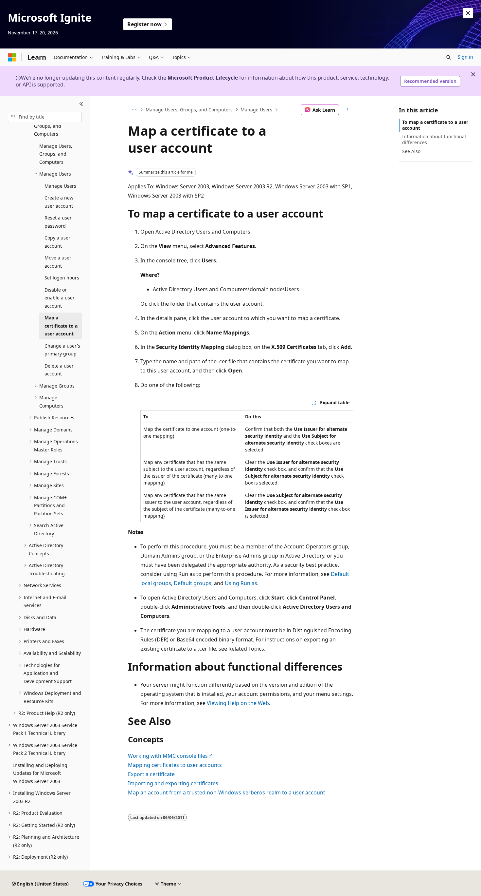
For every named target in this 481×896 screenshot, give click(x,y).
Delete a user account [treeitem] (59, 370)
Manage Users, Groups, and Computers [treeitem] (55, 154)
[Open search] (448, 57)
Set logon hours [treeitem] (62, 278)
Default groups (192, 583)
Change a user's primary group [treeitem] (62, 350)
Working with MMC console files (168, 755)
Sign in (465, 57)
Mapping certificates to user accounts (175, 765)
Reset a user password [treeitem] (58, 222)
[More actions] (347, 110)
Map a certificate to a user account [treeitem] (61, 326)
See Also (411, 151)
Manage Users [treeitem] (60, 186)
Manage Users (256, 109)
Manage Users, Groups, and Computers (189, 109)
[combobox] (45, 117)
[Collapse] (81, 104)
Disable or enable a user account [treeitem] (60, 298)
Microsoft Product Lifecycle (203, 77)
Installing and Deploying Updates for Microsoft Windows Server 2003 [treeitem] (40, 773)
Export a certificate (151, 774)
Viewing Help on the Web (238, 703)
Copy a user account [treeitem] (57, 242)
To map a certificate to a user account (435, 125)
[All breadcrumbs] (133, 110)
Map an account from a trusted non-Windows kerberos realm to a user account (226, 792)
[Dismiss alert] (468, 13)
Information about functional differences (434, 139)
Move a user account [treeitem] (58, 262)
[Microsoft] (12, 57)
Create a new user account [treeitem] (59, 202)
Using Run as (241, 583)
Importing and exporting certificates (173, 783)
